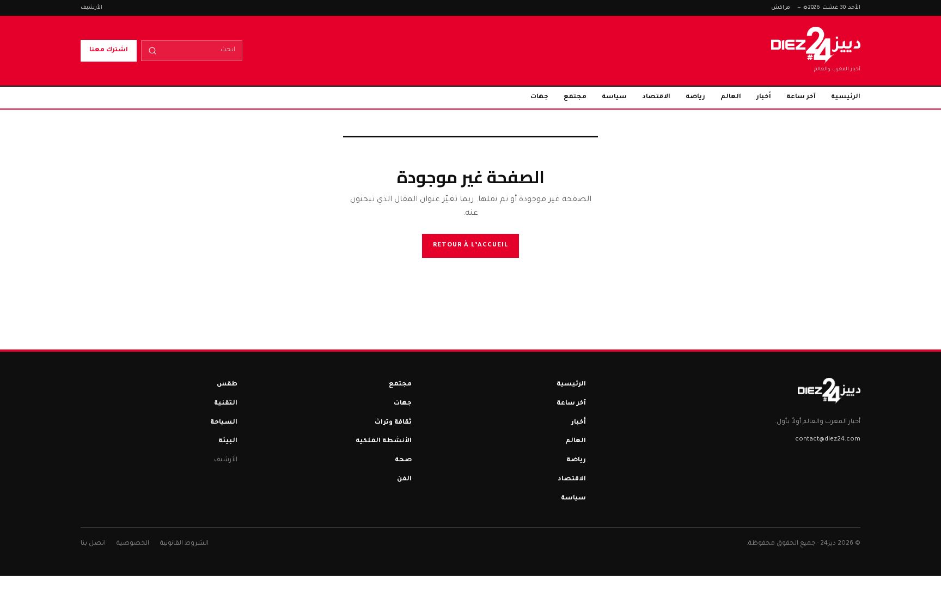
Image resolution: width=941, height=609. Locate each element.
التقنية (225, 403)
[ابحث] (152, 50)
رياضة (695, 97)
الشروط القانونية (184, 543)
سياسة (614, 97)
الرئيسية (845, 97)
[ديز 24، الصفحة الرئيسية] (829, 391)
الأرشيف (91, 8)
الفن (404, 479)
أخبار (763, 97)
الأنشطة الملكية (384, 441)
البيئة (227, 441)
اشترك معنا (108, 50)
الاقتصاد (656, 97)
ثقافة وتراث (393, 422)
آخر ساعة (801, 97)
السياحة (223, 422)
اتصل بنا (93, 543)
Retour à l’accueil (470, 245)
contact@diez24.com (827, 439)
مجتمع (575, 97)
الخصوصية (133, 543)
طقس (227, 384)
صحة (403, 460)
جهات (539, 97)
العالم (730, 97)
